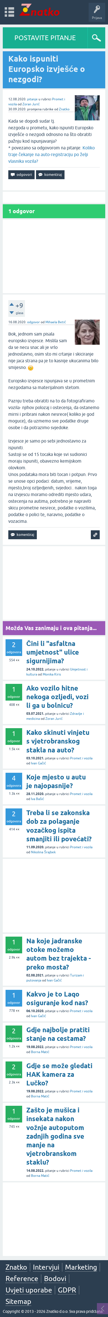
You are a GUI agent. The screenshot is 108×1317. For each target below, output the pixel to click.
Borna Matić (40, 1052)
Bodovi (55, 1278)
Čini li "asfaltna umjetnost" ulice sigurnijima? (52, 652)
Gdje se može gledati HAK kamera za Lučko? (59, 1074)
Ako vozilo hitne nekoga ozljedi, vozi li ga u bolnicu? (57, 696)
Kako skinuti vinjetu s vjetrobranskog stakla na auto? (57, 741)
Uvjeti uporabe (29, 1290)
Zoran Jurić (31, 104)
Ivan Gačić (38, 763)
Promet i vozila (81, 758)
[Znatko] (39, 9)
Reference (22, 1278)
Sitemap (18, 1301)
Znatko (64, 109)
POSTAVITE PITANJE (45, 38)
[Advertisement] (54, 256)
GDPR (67, 1290)
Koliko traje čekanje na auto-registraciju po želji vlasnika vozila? (51, 154)
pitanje (32, 99)
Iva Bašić (37, 799)
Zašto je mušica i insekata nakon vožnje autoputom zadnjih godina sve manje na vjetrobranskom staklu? (55, 1136)
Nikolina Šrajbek (43, 852)
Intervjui (46, 1267)
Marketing (81, 1267)
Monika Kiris (52, 674)
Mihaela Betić (55, 322)
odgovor (33, 322)
